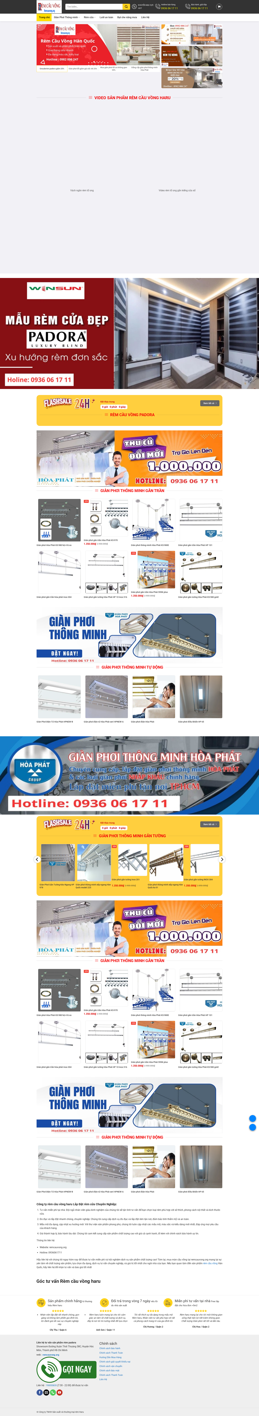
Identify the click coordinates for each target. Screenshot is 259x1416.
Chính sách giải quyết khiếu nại (114, 1361)
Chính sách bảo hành (109, 1348)
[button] (219, 7)
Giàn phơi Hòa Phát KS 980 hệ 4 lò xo (54, 545)
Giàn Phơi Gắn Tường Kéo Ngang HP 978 (57, 886)
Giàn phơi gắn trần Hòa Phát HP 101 (195, 545)
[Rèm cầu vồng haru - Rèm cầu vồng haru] (49, 6)
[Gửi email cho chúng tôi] (46, 1392)
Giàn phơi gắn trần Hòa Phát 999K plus (149, 592)
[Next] (153, 45)
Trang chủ (44, 17)
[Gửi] (126, 7)
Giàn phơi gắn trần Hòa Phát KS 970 (101, 540)
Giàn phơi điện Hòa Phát (142, 722)
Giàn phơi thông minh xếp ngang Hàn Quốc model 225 (93, 886)
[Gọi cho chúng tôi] (53, 1392)
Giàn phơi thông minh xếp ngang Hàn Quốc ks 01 (165, 886)
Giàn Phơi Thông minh (66, 17)
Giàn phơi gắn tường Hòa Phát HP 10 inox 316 (105, 597)
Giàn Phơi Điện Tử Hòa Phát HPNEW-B (55, 722)
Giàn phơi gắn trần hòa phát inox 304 (54, 597)
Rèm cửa (89, 17)
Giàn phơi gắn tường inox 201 (126, 879)
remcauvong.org (51, 1354)
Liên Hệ (145, 17)
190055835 (51, 1385)
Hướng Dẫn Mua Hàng (110, 1357)
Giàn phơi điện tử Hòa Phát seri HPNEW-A (104, 722)
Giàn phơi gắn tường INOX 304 (198, 879)
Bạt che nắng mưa (127, 17)
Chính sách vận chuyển (110, 1366)
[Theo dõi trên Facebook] (40, 1392)
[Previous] (43, 45)
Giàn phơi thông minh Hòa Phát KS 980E (150, 545)
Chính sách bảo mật (109, 1370)
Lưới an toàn (106, 17)
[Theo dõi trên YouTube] (60, 1392)
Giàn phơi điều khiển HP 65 (191, 722)
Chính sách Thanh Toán (111, 1352)
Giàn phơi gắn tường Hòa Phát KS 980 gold (198, 597)
